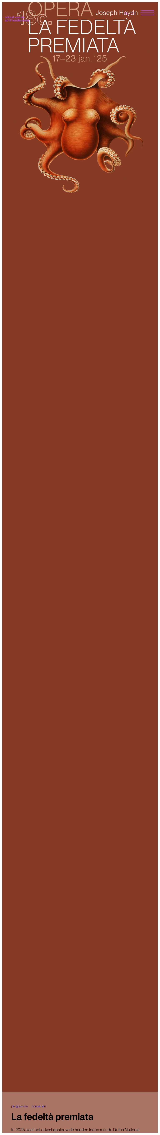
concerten (39, 1106)
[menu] (147, 13)
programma (19, 1106)
